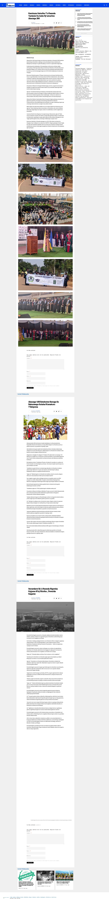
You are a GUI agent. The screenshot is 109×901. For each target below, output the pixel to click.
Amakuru (25, 5)
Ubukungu (32, 5)
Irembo (20, 5)
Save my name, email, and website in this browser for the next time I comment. (43, 385)
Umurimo (38, 5)
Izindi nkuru (86, 5)
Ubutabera (58, 5)
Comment (29, 358)
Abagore (51, 5)
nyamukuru (38, 824)
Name (28, 371)
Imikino (64, 5)
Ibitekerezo (78, 5)
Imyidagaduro (71, 5)
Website (29, 381)
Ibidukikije (45, 5)
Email (29, 376)
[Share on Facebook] (54, 23)
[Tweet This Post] (56, 23)
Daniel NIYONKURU (36, 410)
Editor (34, 22)
